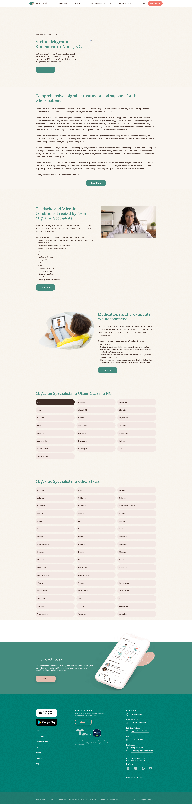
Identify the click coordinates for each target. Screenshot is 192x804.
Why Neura (78, 3)
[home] (38, 3)
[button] (63, 3)
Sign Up (83, 722)
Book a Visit (155, 3)
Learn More (96, 183)
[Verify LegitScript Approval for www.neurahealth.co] (97, 733)
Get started (45, 70)
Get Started (46, 679)
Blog (111, 3)
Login (144, 3)
